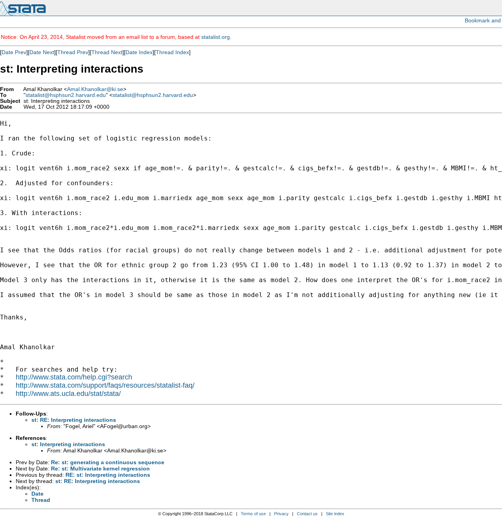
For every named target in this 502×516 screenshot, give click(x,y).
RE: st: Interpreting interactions (107, 475)
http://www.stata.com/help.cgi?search (74, 377)
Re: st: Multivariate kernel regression (100, 468)
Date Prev (14, 52)
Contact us (307, 513)
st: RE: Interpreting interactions (73, 420)
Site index (335, 513)
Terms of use (253, 513)
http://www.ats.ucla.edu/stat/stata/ (68, 393)
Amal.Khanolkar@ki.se (95, 89)
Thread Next (106, 52)
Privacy (281, 513)
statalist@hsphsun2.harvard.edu (65, 95)
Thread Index (172, 52)
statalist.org (215, 37)
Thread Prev (72, 52)
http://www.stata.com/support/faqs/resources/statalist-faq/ (105, 385)
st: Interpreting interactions (68, 444)
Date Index (139, 52)
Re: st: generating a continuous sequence (107, 462)
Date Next (41, 52)
